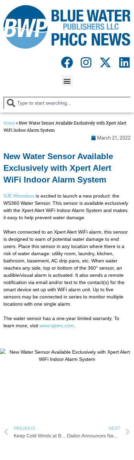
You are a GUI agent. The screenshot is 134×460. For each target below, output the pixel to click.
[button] (67, 80)
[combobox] (67, 103)
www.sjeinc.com (57, 325)
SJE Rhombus (18, 196)
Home (9, 123)
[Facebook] (66, 62)
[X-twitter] (105, 62)
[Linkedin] (124, 62)
